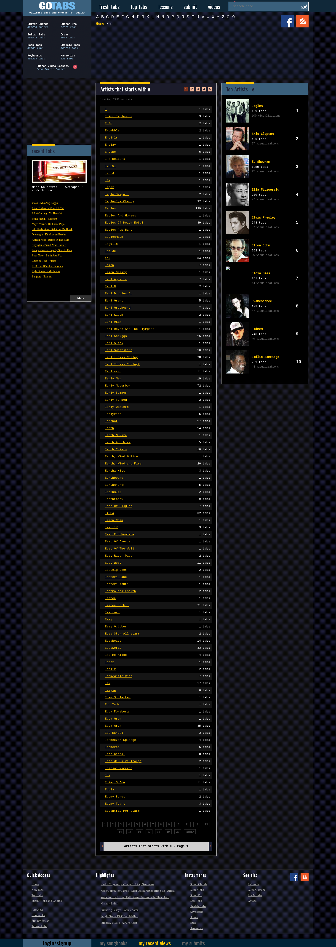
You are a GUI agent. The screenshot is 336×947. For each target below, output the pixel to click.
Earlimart (157, 371)
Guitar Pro (196, 895)
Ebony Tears (157, 804)
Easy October (157, 626)
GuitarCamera (256, 889)
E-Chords (253, 884)
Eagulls (157, 244)
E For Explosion (157, 116)
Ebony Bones (157, 796)
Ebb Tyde (157, 704)
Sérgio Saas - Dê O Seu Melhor (119, 916)
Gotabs (252, 900)
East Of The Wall (157, 548)
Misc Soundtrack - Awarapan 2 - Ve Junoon (57, 188)
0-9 (231, 17)
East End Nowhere (157, 534)
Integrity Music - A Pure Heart (119, 922)
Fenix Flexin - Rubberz (44, 218)
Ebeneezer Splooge (157, 740)
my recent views (155, 943)
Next (189, 831)
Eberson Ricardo (157, 768)
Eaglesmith (157, 237)
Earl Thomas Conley (157, 357)
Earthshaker (157, 485)
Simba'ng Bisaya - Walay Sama (120, 910)
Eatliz (157, 669)
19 (168, 831)
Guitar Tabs (197, 889)
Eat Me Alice (157, 655)
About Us (37, 909)
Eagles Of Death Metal (157, 222)
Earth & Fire (157, 435)
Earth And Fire (157, 442)
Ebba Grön (157, 726)
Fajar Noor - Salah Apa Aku (47, 255)
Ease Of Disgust (157, 506)
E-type (157, 152)
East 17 (157, 527)
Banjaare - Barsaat (41, 276)
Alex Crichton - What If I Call (48, 208)
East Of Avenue (157, 541)
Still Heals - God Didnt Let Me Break (52, 229)
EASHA (157, 513)
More (80, 298)
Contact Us (38, 915)
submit (190, 6)
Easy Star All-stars (157, 633)
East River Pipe (157, 556)
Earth (157, 428)
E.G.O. (157, 166)
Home (100, 24)
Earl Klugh (157, 315)
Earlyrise (157, 414)
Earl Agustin (157, 279)
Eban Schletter (157, 697)
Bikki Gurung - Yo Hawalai (47, 213)
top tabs (139, 6)
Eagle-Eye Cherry (157, 201)
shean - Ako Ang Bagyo (45, 203)
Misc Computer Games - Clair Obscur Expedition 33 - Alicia (138, 890)
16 (139, 831)
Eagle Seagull (157, 194)
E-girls (157, 137)
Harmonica (196, 928)
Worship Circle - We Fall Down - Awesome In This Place (135, 897)
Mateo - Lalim (109, 903)
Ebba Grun (157, 718)
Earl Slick (157, 343)
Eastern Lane (157, 577)
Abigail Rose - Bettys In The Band (50, 239)
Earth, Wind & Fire (157, 456)
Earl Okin (157, 322)
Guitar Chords (198, 884)
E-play (157, 145)
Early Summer (157, 393)
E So (157, 123)
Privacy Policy (41, 920)
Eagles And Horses (157, 215)
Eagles (157, 208)
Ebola (157, 789)
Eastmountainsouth (157, 591)
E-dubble (157, 130)
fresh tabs (109, 6)
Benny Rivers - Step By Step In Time (52, 250)
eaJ (157, 258)
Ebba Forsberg (157, 711)
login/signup (57, 943)
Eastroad (157, 612)
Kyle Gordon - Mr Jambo (46, 271)
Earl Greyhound (157, 307)
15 (129, 831)
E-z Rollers (157, 159)
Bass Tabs (196, 900)
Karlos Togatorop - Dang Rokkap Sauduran (127, 884)
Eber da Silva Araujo (157, 761)
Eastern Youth (157, 584)
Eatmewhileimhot (157, 676)
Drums (194, 917)
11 (187, 824)
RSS (302, 21)
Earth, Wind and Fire (157, 463)
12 (196, 824)
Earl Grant (157, 300)
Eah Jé (157, 251)
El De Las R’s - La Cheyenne (47, 266)
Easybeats (157, 641)
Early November (157, 385)
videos (214, 6)
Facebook (287, 21)
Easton (157, 598)
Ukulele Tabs (198, 906)
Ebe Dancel (157, 733)
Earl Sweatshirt (157, 350)
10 (177, 824)
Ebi (157, 775)
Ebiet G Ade (157, 782)
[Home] (57, 6)
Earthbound (157, 478)
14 (120, 831)
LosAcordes (255, 895)
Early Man (157, 378)
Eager (157, 187)
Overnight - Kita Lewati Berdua (49, 234)
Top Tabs (37, 895)
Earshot (157, 421)
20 (177, 831)
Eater (157, 662)
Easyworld (157, 648)
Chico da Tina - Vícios (44, 260)
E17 (157, 180)
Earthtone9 (157, 499)
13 (206, 824)
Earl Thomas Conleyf (157, 364)
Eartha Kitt (157, 470)
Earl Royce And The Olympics (157, 329)
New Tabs (37, 889)
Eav (157, 683)
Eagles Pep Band (157, 230)
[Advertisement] (203, 45)
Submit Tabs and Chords (47, 900)
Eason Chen (157, 520)
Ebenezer (157, 747)
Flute (193, 922)
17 (149, 831)
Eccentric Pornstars (157, 811)
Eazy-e (157, 690)
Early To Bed (157, 400)
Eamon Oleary (157, 272)
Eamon (157, 265)
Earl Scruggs (157, 336)
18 (158, 831)
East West (157, 563)
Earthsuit (157, 492)
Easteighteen (157, 570)
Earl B (157, 286)
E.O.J (157, 173)
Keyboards (196, 911)
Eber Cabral (157, 754)
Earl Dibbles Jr (157, 293)
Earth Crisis (157, 449)
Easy (157, 619)
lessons (165, 6)
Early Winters (157, 407)
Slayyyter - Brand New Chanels (49, 245)
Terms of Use (39, 926)
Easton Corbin (157, 605)
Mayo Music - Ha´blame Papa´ (48, 224)
